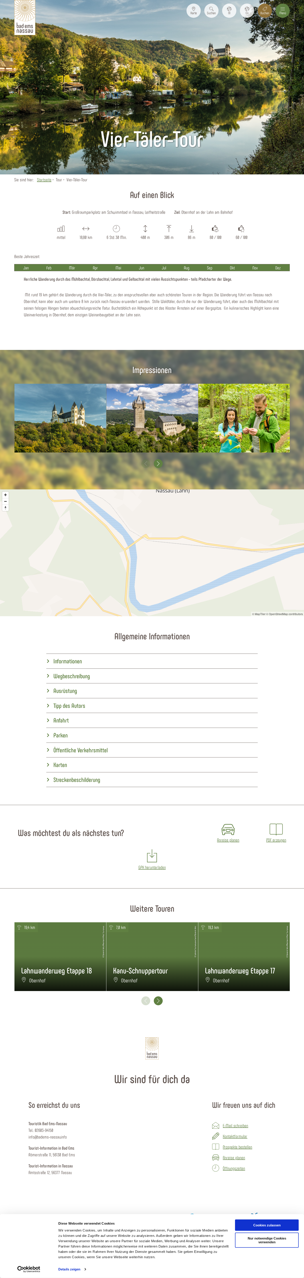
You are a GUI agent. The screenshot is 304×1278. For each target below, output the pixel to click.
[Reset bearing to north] (5, 508)
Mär (72, 267)
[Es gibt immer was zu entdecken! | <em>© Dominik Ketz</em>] (244, 418)
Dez (278, 267)
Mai (118, 267)
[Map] (152, 552)
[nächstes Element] (158, 463)
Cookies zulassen (267, 1225)
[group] (152, 661)
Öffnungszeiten (234, 1168)
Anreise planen (234, 1157)
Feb (48, 267)
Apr (95, 267)
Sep (209, 267)
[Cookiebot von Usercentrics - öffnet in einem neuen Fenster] (28, 1269)
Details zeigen (69, 1269)
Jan (26, 267)
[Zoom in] (5, 495)
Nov (255, 267)
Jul (164, 267)
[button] (193, 11)
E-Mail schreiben (235, 1125)
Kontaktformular (235, 1136)
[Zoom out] (5, 501)
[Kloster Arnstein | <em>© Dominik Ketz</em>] (60, 418)
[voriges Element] (145, 463)
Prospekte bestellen (237, 1146)
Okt (232, 267)
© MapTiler (258, 614)
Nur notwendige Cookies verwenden (267, 1240)
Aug (186, 267)
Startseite (44, 179)
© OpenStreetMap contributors (284, 614)
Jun (141, 267)
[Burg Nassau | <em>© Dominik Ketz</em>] (152, 418)
